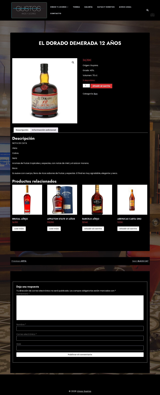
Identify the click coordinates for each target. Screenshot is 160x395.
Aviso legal (125, 7)
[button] (73, 62)
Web (18, 344)
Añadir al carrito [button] (93, 228)
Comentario (23, 293)
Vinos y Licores (58, 7)
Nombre (21, 324)
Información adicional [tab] (44, 130)
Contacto (55, 13)
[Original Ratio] (152, 15)
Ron (96, 93)
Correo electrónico (26, 334)
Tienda (76, 7)
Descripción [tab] (22, 130)
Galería (88, 7)
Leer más (19, 228)
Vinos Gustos (84, 391)
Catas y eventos (106, 7)
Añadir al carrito (101, 86)
